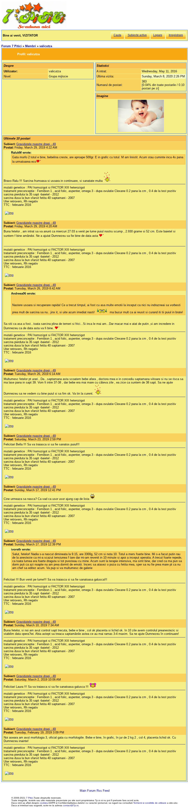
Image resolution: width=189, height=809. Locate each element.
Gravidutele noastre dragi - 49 (36, 144)
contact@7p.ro (71, 805)
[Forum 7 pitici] (33, 28)
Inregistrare (176, 35)
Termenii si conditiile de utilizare (149, 803)
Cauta (117, 35)
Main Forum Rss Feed (94, 790)
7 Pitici (29, 798)
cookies (44, 803)
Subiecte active (137, 35)
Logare (157, 35)
